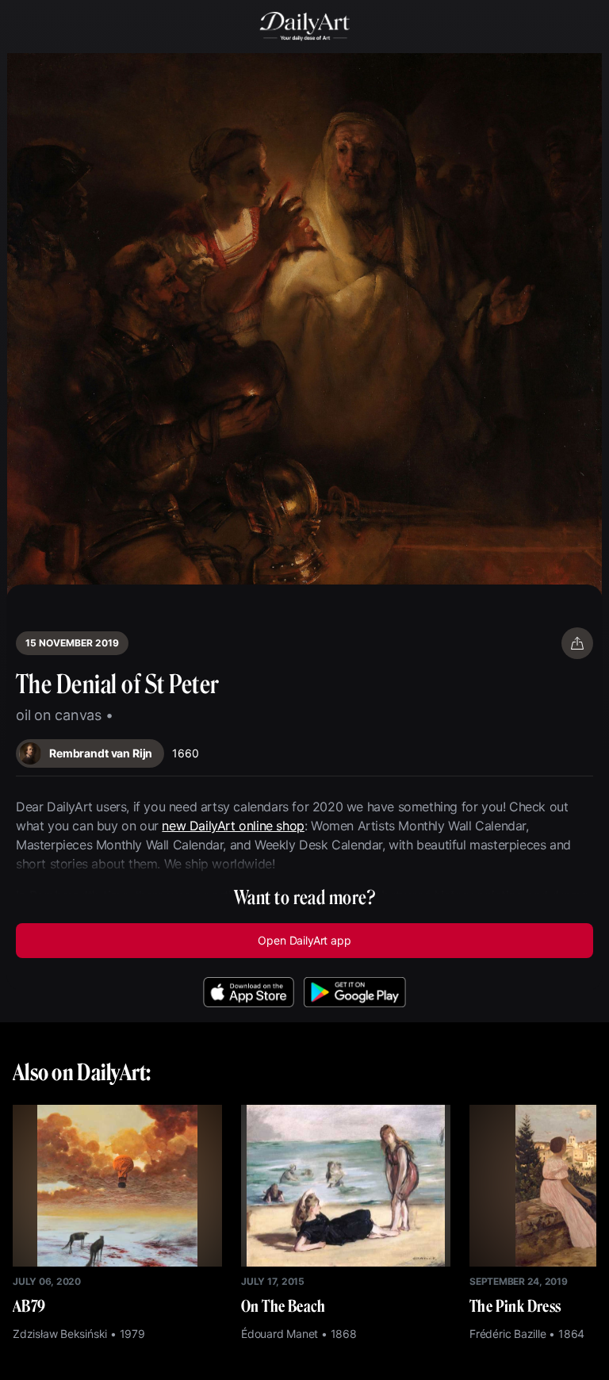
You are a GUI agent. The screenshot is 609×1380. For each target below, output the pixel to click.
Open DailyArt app (304, 940)
